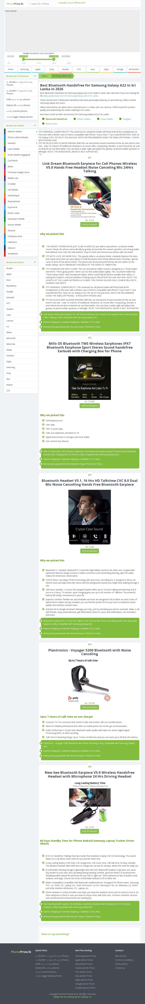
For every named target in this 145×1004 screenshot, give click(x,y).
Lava (8, 315)
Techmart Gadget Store (18, 172)
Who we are (120, 956)
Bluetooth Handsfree (56, 119)
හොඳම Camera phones (16, 111)
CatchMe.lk (13, 160)
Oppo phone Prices (84, 979)
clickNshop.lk (13, 195)
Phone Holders (84, 119)
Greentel (11, 143)
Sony (51, 69)
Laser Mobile (14, 149)
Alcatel (9, 268)
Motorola (10, 344)
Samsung (24, 69)
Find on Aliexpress (89, 405)
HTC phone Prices (83, 971)
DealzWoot (13, 253)
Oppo (106, 69)
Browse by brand (14, 262)
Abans (10, 166)
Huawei (65, 69)
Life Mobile (13, 189)
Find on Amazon (89, 224)
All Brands (134, 69)
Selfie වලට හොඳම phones (18, 99)
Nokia (9, 349)
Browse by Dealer (15, 125)
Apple (37, 69)
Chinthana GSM (15, 236)
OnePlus (10, 355)
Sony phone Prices (83, 964)
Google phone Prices (84, 983)
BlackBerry (11, 285)
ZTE (8, 390)
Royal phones (14, 201)
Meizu (9, 332)
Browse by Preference (17, 76)
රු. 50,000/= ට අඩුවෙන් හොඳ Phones (19, 92)
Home (10, 69)
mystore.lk (12, 207)
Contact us (120, 967)
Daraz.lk (11, 230)
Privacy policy (121, 964)
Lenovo (9, 320)
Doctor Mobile (14, 224)
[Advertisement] (72, 32)
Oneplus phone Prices (85, 987)
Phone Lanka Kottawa (18, 137)
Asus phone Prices (83, 975)
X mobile (12, 184)
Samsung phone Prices (85, 956)
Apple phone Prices (84, 960)
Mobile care (13, 178)
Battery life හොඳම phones (18, 105)
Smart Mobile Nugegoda (19, 154)
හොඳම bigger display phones (19, 116)
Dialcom (11, 248)
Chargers (127, 119)
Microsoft (10, 338)
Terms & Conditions (124, 960)
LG (7, 326)
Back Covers (51, 123)
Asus (92, 69)
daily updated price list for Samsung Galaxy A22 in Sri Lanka (71, 95)
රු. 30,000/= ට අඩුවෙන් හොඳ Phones (19, 83)
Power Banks (107, 119)
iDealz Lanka (13, 213)
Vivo (8, 379)
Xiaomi (9, 384)
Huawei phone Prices (85, 967)
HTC (79, 69)
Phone (14, 3)
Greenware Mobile (16, 218)
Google (120, 69)
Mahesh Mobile (15, 131)
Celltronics (12, 242)
